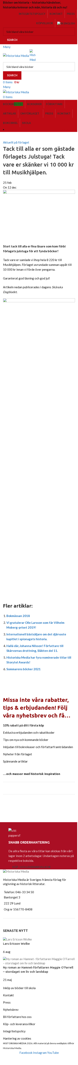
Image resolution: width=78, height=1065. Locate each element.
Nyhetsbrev (11, 1009)
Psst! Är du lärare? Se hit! (29, 805)
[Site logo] (16, 55)
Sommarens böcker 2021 (23, 669)
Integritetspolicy (14, 1031)
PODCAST (68, 129)
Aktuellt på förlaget (16, 142)
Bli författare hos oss (17, 1017)
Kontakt (8, 995)
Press (7, 1002)
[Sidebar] (5, 1060)
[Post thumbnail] (17, 939)
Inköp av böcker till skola (19, 988)
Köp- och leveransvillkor (31, 867)
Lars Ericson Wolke (16, 943)
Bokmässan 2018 (18, 616)
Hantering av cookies (17, 1038)
